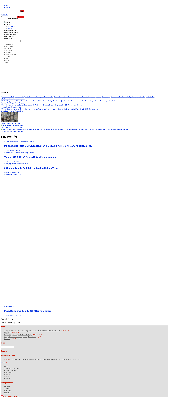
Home (6, 366)
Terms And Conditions (11, 368)
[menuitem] (86, 11)
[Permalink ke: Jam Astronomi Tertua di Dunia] (9, 121)
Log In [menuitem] (6, 5)
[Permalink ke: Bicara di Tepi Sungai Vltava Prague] (59, 101)
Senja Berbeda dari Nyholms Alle (11, 127)
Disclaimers (8, 372)
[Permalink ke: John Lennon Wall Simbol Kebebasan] (77, 97)
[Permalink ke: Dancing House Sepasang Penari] (41, 105)
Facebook (7, 387)
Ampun (6, 333)
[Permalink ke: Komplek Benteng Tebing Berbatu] (64, 129)
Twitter (6, 389)
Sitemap (7, 339)
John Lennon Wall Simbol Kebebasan (13, 99)
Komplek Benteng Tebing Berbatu (12, 131)
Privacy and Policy (10, 370)
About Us (7, 374)
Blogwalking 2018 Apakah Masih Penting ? (18, 335)
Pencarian (20, 17)
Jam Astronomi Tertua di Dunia (11, 123)
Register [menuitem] (7, 7)
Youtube (7, 393)
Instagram (7, 391)
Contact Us (8, 376)
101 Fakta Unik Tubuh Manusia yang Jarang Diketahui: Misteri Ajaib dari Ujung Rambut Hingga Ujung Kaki (45, 359)
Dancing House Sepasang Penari (11, 107)
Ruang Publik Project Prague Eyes (12, 111)
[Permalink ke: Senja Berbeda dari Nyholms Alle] (12, 125)
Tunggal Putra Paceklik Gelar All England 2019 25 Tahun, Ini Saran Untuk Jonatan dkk (32, 331)
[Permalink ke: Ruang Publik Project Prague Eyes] (49, 109)
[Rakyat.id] (4, 15)
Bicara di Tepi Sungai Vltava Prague (12, 103)
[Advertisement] (84, 77)
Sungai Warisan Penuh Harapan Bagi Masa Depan (20, 337)
